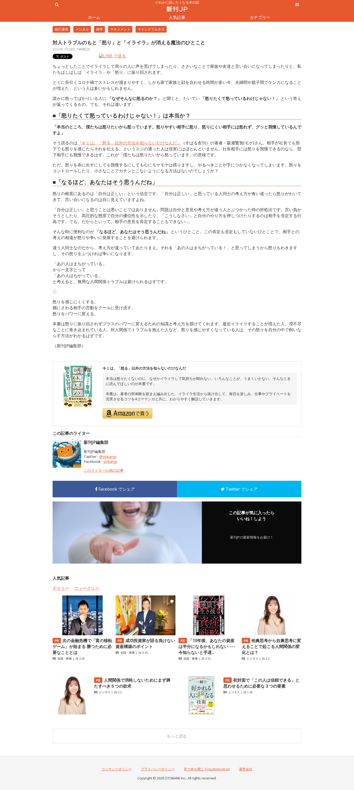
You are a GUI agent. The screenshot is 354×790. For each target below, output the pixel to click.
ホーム (94, 17)
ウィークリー (86, 588)
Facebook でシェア (116, 489)
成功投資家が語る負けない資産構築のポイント (145, 643)
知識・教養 (65, 658)
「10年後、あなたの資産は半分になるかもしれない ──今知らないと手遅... (207, 646)
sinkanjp (110, 461)
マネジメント (120, 29)
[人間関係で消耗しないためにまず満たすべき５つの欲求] (72, 713)
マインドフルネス (151, 29)
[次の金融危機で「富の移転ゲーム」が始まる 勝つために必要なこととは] (82, 634)
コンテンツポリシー (117, 769)
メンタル (82, 29)
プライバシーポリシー (158, 769)
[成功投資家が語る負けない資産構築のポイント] (145, 634)
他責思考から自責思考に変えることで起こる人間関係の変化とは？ (271, 646)
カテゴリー (260, 17)
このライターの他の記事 (104, 470)
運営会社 (245, 769)
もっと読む (177, 736)
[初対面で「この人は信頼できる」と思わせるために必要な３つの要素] (201, 713)
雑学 (99, 29)
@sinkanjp (108, 456)
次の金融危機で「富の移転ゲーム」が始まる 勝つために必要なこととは (82, 646)
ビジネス (252, 658)
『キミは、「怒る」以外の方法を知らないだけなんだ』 (129, 143)
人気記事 (177, 17)
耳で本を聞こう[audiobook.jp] (207, 769)
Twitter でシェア (241, 489)
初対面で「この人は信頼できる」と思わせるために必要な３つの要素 (261, 683)
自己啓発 (61, 29)
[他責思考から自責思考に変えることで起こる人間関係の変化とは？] (271, 634)
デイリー (61, 588)
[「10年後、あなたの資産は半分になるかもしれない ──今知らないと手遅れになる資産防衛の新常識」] (208, 634)
